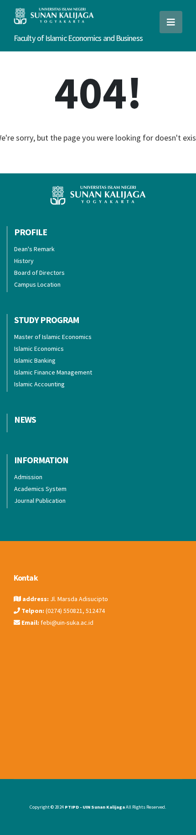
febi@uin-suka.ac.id (67, 622)
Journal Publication (40, 500)
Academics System (40, 489)
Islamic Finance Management (53, 372)
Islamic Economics (39, 348)
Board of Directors (39, 272)
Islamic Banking (35, 360)
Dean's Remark (34, 249)
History (24, 261)
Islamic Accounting (39, 384)
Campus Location (37, 284)
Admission (28, 477)
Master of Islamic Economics (53, 337)
